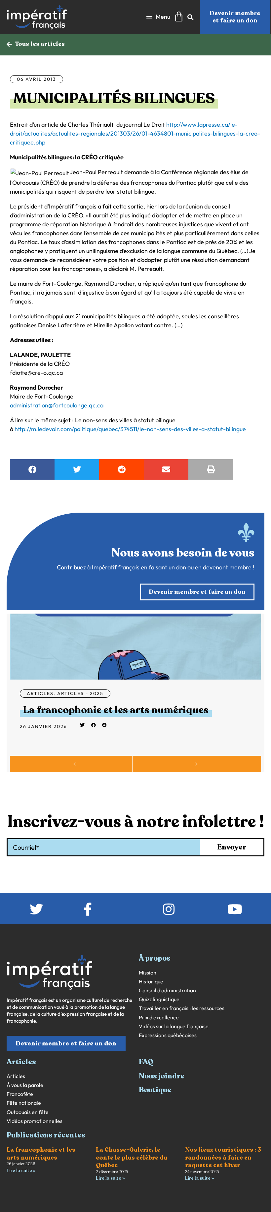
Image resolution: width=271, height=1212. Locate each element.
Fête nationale (24, 1103)
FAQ (146, 1062)
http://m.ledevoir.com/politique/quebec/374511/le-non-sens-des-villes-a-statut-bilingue (130, 429)
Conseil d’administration (167, 990)
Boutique (155, 1090)
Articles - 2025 (80, 693)
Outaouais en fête (28, 1112)
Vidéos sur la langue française (174, 1026)
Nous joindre (161, 1076)
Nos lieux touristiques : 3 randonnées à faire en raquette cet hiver (223, 1157)
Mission (147, 973)
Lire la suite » (21, 1170)
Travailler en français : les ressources (181, 1008)
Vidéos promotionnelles (34, 1121)
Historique (151, 981)
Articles (40, 693)
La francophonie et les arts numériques (116, 710)
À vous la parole (25, 1085)
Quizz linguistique (159, 999)
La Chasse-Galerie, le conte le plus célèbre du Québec (131, 1157)
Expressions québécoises (168, 1035)
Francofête (20, 1094)
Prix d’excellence (159, 1017)
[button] (158, 17)
